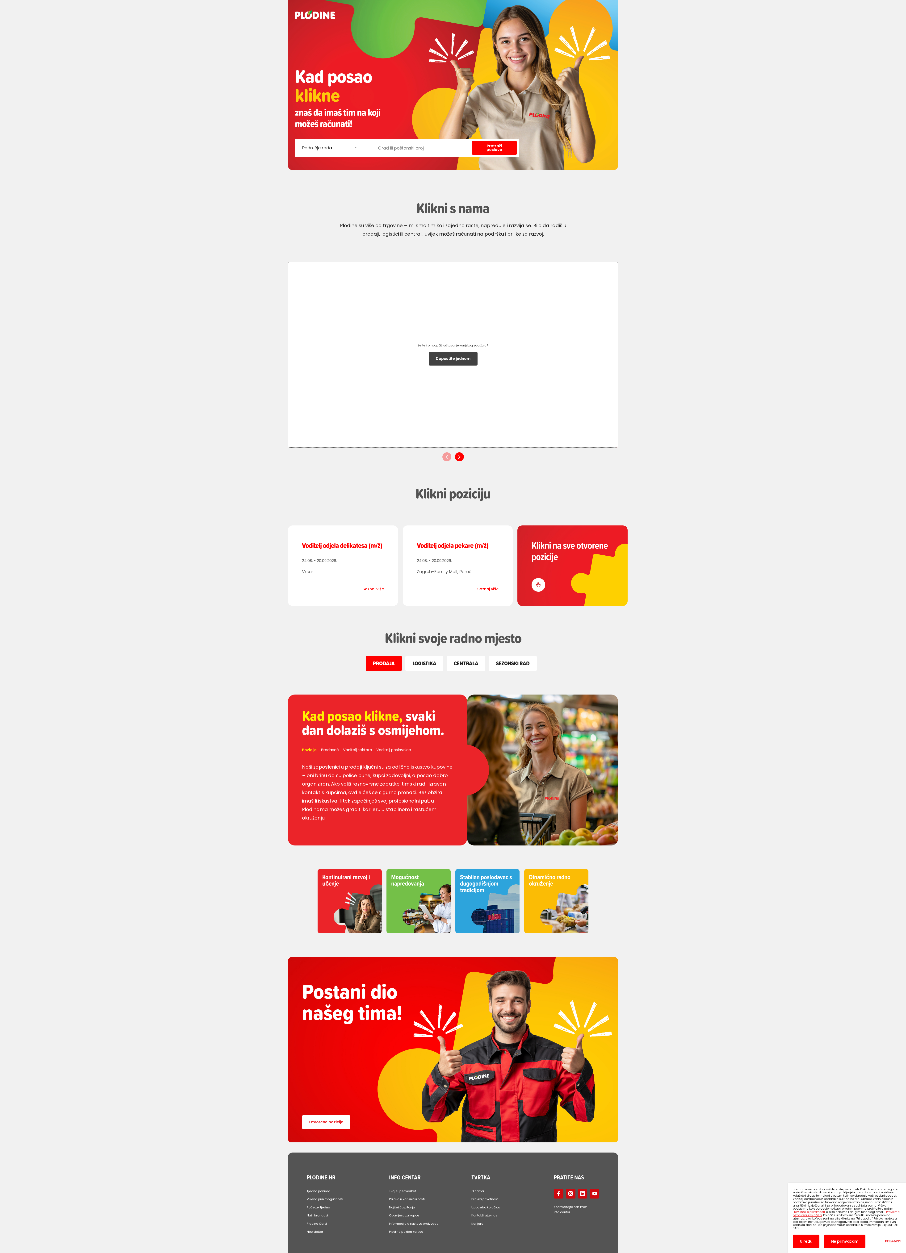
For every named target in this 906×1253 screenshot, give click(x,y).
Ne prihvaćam (844, 1241)
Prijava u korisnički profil (407, 1199)
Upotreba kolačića (485, 1207)
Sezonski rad (513, 663)
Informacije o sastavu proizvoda (414, 1223)
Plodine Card (317, 1223)
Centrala (466, 663)
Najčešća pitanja (402, 1207)
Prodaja (383, 663)
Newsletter (315, 1231)
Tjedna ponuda (318, 1191)
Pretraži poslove (494, 147)
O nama (477, 1191)
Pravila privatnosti (485, 1199)
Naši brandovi (317, 1215)
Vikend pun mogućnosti (325, 1199)
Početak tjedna (318, 1207)
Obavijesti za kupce (404, 1215)
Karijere (477, 1223)
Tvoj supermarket (402, 1191)
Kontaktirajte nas (484, 1215)
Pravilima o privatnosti (809, 1212)
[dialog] (847, 1218)
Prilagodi (893, 1241)
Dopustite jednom (453, 358)
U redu (806, 1241)
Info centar (562, 1212)
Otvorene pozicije (326, 1122)
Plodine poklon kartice (406, 1231)
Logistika (424, 663)
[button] (459, 456)
